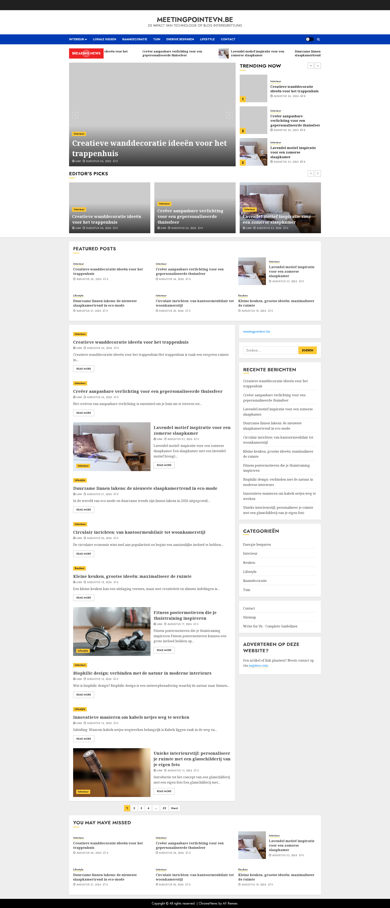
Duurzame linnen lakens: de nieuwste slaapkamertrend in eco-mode (295, 152)
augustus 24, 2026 (286, 98)
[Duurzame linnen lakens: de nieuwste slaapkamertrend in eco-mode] (253, 152)
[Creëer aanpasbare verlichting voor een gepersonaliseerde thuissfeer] (253, 88)
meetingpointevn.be (195, 19)
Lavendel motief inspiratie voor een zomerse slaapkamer (293, 120)
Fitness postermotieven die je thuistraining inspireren (185, 615)
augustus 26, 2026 (98, 161)
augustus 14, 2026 (99, 723)
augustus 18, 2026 (254, 311)
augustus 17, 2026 (180, 624)
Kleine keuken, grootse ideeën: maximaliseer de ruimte (276, 303)
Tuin (156, 39)
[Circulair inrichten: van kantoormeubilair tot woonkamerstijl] (152, 524)
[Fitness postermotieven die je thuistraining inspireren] (112, 631)
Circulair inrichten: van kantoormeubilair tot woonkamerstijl (195, 303)
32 (164, 808)
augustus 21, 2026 (286, 162)
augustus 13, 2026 (180, 770)
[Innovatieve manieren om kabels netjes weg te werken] (152, 709)
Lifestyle (207, 39)
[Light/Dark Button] (310, 39)
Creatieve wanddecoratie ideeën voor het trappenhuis (149, 148)
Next (174, 808)
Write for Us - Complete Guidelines (270, 626)
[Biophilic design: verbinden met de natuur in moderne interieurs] (152, 665)
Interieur (76, 39)
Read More (83, 369)
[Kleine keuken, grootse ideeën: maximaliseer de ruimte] (152, 568)
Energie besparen (180, 39)
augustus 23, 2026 (286, 130)
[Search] (318, 39)
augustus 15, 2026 (99, 679)
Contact (228, 39)
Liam (78, 161)
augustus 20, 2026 (171, 311)
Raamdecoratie (134, 39)
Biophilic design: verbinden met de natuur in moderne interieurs (142, 673)
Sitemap (249, 617)
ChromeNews (208, 903)
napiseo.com (258, 665)
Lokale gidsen (104, 39)
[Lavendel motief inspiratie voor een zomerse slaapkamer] (253, 120)
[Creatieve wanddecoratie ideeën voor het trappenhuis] (152, 114)
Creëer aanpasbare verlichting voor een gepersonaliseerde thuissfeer (295, 89)
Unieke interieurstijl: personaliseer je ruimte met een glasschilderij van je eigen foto (192, 758)
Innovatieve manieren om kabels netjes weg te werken (131, 717)
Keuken (243, 295)
